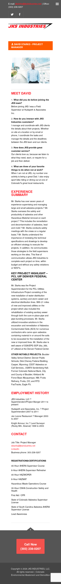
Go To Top (30, 528)
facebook (19, 14)
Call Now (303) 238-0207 (30, 546)
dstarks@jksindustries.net (23, 445)
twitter (12, 14)
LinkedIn (15, 448)
